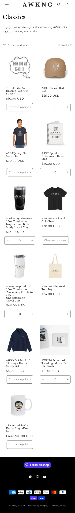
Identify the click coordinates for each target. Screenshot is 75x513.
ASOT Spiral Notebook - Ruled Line (53, 156)
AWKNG (21, 505)
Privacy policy (58, 505)
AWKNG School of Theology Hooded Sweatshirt (17, 363)
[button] (7, 4)
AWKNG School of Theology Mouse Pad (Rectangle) (55, 363)
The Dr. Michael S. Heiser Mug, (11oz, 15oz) (17, 428)
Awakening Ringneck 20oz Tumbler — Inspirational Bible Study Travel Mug (19, 222)
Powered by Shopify (37, 505)
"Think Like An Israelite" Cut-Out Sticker (17, 91)
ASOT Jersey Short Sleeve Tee (18, 154)
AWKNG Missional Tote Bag (53, 288)
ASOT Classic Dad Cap (53, 89)
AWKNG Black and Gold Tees (53, 220)
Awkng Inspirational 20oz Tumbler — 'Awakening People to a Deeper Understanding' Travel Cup (19, 293)
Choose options (20, 107)
